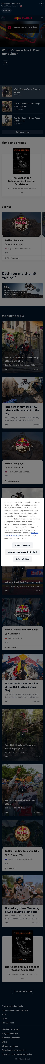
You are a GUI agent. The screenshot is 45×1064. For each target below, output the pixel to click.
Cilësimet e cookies (22, 545)
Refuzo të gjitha (22, 559)
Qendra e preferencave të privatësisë (22, 552)
